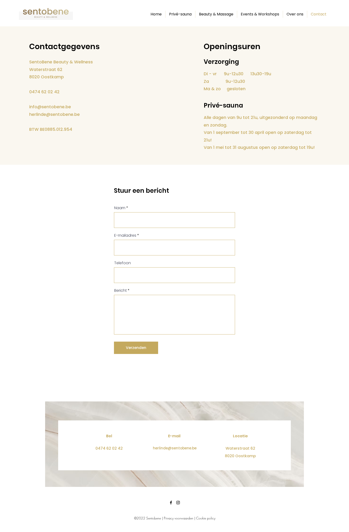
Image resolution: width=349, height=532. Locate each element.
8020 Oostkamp (240, 456)
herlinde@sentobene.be (54, 114)
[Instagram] (178, 502)
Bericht (120, 290)
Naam (119, 208)
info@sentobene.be (50, 107)
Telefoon (122, 263)
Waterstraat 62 (240, 448)
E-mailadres (125, 235)
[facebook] (171, 502)
